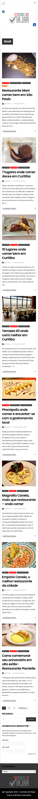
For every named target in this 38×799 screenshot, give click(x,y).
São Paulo (26, 83)
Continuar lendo (9, 131)
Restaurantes (15, 83)
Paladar (6, 83)
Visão (5, 86)
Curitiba (6, 167)
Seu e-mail (5, 747)
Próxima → (23, 708)
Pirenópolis (14, 405)
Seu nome (5, 740)
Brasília (6, 651)
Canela (5, 491)
